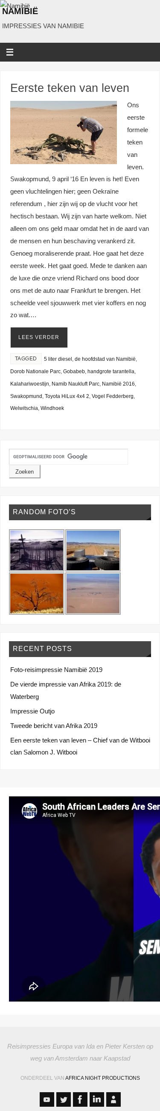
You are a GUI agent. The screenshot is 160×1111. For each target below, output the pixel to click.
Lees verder (38, 337)
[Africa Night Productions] (113, 1099)
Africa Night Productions (102, 1078)
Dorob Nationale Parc (35, 371)
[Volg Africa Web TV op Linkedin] (97, 1099)
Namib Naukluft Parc (75, 384)
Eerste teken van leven (69, 88)
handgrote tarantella (110, 371)
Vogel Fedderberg (113, 396)
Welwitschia (24, 408)
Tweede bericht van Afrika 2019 (53, 725)
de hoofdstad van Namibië (105, 359)
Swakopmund (26, 396)
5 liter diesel (58, 359)
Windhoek (52, 408)
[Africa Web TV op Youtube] (47, 1099)
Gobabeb (74, 371)
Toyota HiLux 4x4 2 (67, 396)
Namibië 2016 (118, 384)
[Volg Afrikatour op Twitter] (63, 1099)
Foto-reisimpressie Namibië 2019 (56, 669)
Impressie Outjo (32, 711)
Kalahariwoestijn (29, 384)
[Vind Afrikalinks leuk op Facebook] (80, 1099)
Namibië (20, 11)
